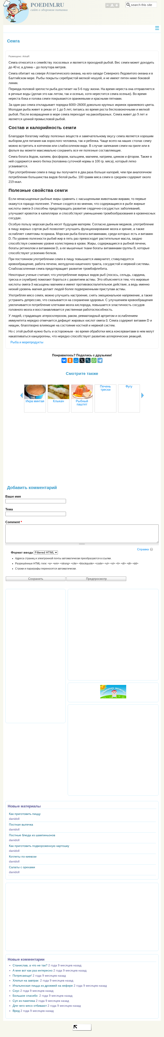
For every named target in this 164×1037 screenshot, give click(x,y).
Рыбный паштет (82, 402)
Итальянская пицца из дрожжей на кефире (43, 985)
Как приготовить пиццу (25, 814)
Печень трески (105, 388)
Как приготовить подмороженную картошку (39, 846)
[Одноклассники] (70, 360)
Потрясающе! (22, 975)
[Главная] (16, 22)
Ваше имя (13, 496)
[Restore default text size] (112, 7)
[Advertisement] (81, 451)
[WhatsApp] (94, 360)
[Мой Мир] (76, 360)
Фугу (129, 386)
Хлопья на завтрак (26, 980)
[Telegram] (99, 360)
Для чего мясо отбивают (30, 1005)
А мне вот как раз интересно (33, 970)
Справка (143, 549)
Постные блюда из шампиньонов (32, 835)
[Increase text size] (117, 7)
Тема (9, 509)
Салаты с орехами (22, 867)
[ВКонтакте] (64, 360)
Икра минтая (35, 401)
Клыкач (58, 401)
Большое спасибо (25, 995)
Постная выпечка (21, 824)
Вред (16, 1010)
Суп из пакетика (24, 1000)
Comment (13, 522)
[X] (82, 360)
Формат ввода (22, 552)
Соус (16, 990)
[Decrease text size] (107, 7)
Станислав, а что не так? (30, 965)
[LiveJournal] (88, 360)
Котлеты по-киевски (23, 856)
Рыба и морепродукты (26, 342)
